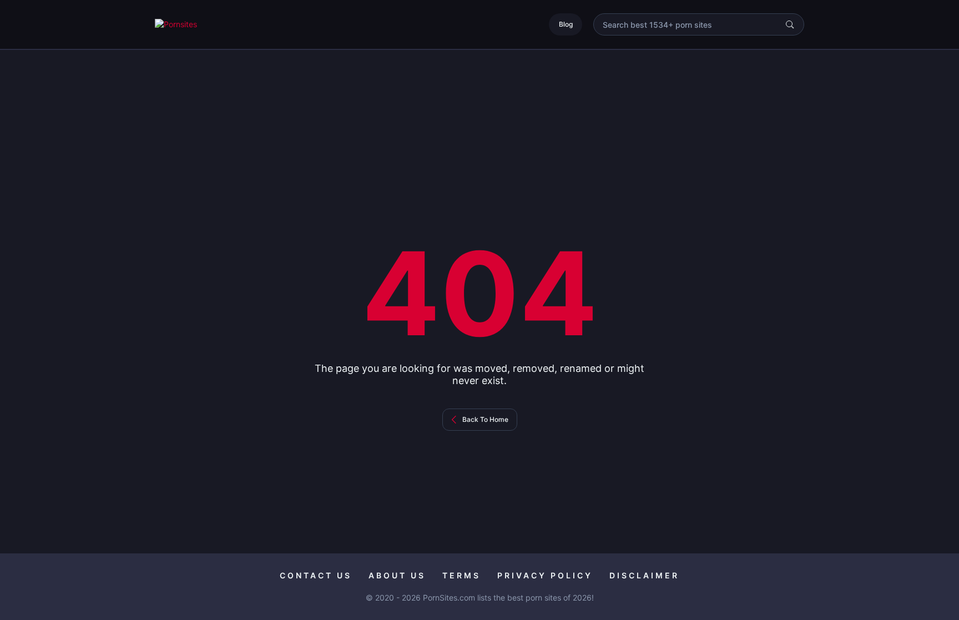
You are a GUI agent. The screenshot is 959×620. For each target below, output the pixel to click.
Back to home (485, 419)
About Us (397, 575)
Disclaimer (644, 575)
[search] (789, 24)
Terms (461, 575)
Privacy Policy (545, 575)
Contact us (316, 575)
